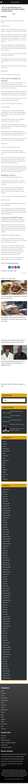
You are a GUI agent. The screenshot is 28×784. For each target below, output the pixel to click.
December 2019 (6, 675)
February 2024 (6, 560)
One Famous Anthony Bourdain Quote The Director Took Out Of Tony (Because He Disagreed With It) (13, 363)
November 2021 (6, 621)
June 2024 (5, 550)
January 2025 (6, 534)
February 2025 (6, 532)
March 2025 (5, 529)
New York (10, 38)
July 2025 (5, 520)
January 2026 (6, 506)
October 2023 (6, 569)
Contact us (3, 735)
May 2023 (5, 581)
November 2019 (6, 678)
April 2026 (5, 499)
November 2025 (6, 510)
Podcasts (5, 470)
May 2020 (5, 663)
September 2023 (7, 572)
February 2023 (6, 588)
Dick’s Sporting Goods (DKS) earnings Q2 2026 (12, 759)
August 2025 (6, 517)
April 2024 (5, 555)
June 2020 (5, 661)
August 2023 (6, 574)
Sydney (18, 98)
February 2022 (6, 616)
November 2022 (6, 595)
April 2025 (5, 527)
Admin (13, 14)
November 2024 (6, 539)
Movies (4, 462)
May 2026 (5, 496)
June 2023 (5, 579)
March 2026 (5, 501)
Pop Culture (5, 474)
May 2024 (5, 553)
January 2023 (6, 590)
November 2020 (6, 649)
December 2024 (6, 536)
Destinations (6, 448)
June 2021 (5, 633)
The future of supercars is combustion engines (12, 756)
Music (4, 465)
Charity (4, 446)
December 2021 (6, 619)
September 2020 (7, 654)
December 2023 (6, 565)
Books (4, 441)
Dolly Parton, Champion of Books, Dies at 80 (12, 761)
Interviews (5, 455)
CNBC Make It (11, 98)
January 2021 (6, 645)
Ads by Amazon (24, 273)
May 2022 (5, 609)
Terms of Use (14, 776)
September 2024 (7, 543)
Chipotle (4, 88)
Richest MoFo (15, 2)
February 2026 (6, 503)
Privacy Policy (4, 745)
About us (3, 738)
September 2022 (7, 600)
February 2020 (6, 671)
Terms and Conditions (6, 747)
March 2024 (5, 557)
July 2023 (5, 576)
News (4, 467)
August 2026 (6, 489)
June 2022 (5, 607)
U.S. (21, 36)
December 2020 (6, 647)
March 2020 (5, 668)
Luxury (4, 458)
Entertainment (6, 451)
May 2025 (5, 524)
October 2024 (6, 541)
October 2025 (6, 513)
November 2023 (6, 567)
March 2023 (5, 586)
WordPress (11, 779)
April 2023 (5, 583)
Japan (25, 95)
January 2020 (6, 673)
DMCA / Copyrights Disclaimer (8, 742)
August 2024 (6, 546)
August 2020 (6, 656)
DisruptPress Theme (19, 779)
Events (4, 453)
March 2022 (5, 614)
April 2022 (5, 612)
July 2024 (5, 548)
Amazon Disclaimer (5, 740)
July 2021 (5, 631)
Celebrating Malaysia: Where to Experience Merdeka (14, 754)
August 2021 (6, 628)
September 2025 (7, 515)
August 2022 (6, 602)
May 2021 (5, 635)
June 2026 (5, 494)
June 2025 (5, 522)
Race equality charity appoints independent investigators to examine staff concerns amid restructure (13, 319)
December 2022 (6, 593)
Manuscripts (6, 460)
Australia (12, 60)
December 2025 (6, 508)
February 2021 (6, 642)
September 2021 (7, 626)
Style (4, 477)
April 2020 (5, 666)
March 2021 (5, 640)
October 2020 (6, 652)
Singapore (18, 95)
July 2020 (5, 659)
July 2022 (5, 605)
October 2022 (6, 598)
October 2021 (6, 623)
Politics (4, 472)
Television (5, 479)
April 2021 (5, 638)
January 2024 (6, 562)
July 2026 (5, 492)
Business (4, 16)
